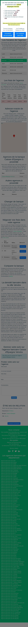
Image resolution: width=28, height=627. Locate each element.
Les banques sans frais (20, 34)
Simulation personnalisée (8, 34)
